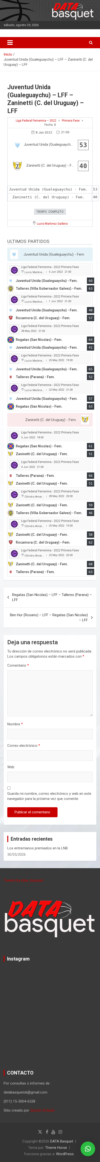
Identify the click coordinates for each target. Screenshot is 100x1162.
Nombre (15, 724)
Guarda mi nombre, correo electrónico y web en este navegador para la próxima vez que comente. (49, 796)
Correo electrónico (23, 745)
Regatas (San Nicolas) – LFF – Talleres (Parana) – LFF (52, 597)
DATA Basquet (61, 1141)
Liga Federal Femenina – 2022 (36, 120)
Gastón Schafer (42, 1110)
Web (10, 767)
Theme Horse (56, 1147)
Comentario (18, 665)
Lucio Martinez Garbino (52, 223)
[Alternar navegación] (10, 42)
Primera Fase (71, 120)
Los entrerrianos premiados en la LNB (37, 848)
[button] (88, 1149)
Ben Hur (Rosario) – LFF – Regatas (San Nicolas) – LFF (49, 617)
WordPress (65, 1154)
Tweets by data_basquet (23, 880)
